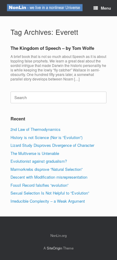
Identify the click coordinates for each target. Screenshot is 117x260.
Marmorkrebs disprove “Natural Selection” (46, 169)
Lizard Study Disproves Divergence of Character (52, 145)
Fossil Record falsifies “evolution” (39, 185)
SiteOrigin (54, 248)
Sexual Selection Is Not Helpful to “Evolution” (49, 193)
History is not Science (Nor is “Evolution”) (46, 137)
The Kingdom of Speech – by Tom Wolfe (52, 48)
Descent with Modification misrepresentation (48, 177)
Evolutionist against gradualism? (38, 161)
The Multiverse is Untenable (34, 153)
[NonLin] (44, 8)
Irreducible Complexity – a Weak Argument (47, 201)
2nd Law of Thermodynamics (35, 129)
